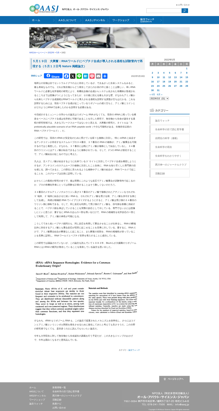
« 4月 (152, 94)
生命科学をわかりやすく (168, 155)
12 (169, 77)
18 (164, 81)
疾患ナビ (56, 403)
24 (158, 86)
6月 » (159, 94)
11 (164, 77)
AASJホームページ (37, 52)
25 (164, 86)
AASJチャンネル (37, 395)
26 (169, 86)
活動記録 (160, 173)
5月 (57, 52)
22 (186, 81)
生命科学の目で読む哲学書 (169, 129)
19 (169, 81)
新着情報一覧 (59, 387)
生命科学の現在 (163, 147)
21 (181, 81)
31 (158, 90)
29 (186, 86)
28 (181, 86)
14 (181, 77)
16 (152, 81)
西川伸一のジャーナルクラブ (170, 164)
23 (152, 86)
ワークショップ (37, 399)
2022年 (51, 52)
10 (158, 77)
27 (175, 86)
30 (152, 90)
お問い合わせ (184, 5)
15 (186, 77)
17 (158, 81)
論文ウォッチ (134, 350)
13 (175, 77)
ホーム (32, 387)
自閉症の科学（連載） (167, 138)
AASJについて (36, 391)
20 (175, 81)
